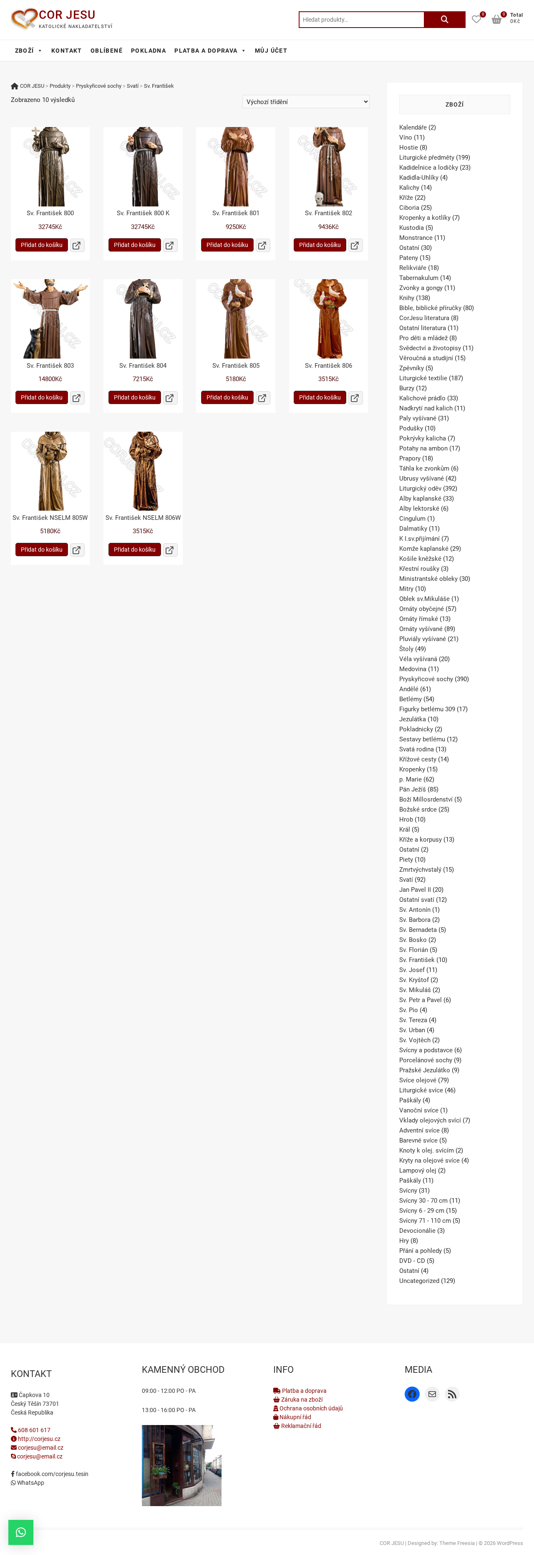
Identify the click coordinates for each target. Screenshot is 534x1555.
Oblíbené (107, 50)
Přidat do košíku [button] (42, 245)
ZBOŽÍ (24, 50)
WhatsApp (30, 1482)
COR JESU (67, 15)
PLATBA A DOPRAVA (205, 50)
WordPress (510, 1543)
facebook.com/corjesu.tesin (51, 1474)
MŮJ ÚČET (271, 50)
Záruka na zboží (301, 1399)
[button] (20, 1532)
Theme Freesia (457, 1543)
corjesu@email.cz (40, 1447)
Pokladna (148, 50)
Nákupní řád (294, 1417)
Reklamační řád (300, 1426)
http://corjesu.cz (38, 1438)
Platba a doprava (304, 1390)
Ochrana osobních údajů (310, 1408)
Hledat (445, 19)
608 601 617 (33, 1430)
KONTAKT (66, 50)
